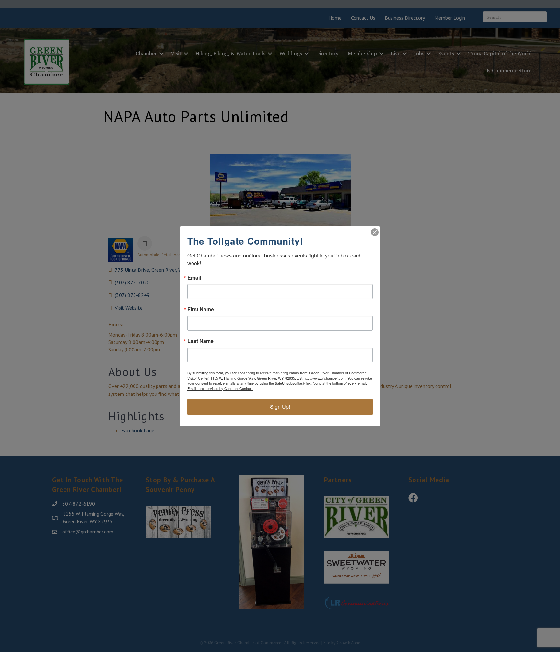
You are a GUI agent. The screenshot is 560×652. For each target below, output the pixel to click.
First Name (200, 309)
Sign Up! (280, 406)
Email (194, 277)
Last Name (200, 341)
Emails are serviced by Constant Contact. (220, 388)
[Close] (375, 232)
